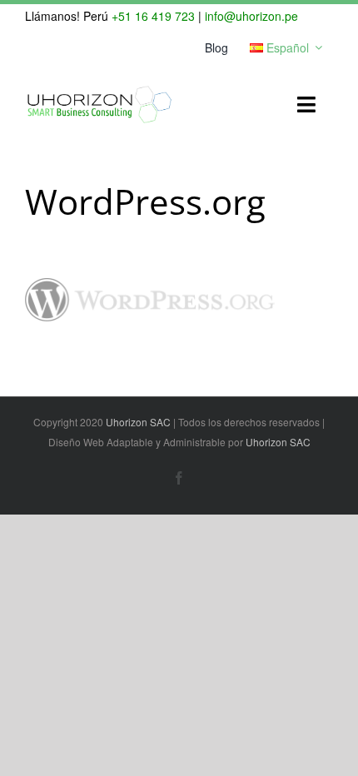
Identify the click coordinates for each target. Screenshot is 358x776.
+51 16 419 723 (153, 15)
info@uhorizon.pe (251, 15)
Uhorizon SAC (138, 422)
